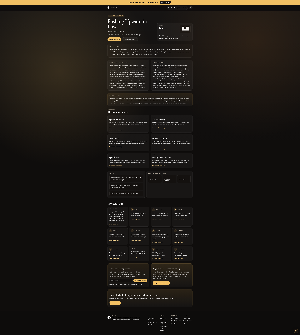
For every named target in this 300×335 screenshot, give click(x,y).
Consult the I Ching (114, 39)
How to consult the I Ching (164, 323)
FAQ (184, 323)
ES (190, 7)
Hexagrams (177, 8)
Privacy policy (186, 318)
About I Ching (174, 318)
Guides (184, 8)
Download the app (176, 320)
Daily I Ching (151, 325)
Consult (170, 8)
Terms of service (187, 320)
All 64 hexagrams (152, 322)
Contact (173, 323)
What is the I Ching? (163, 319)
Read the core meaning (130, 39)
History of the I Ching (163, 327)
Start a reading (115, 303)
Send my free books (140, 280)
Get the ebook (165, 2)
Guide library (163, 330)
